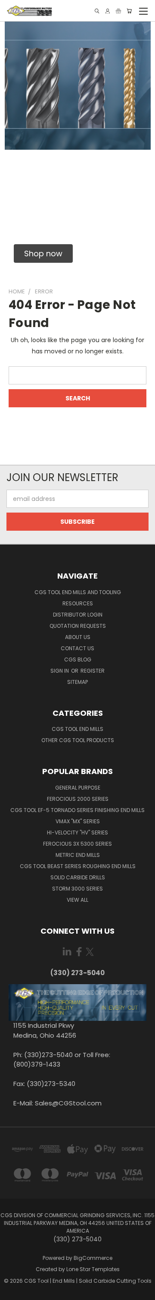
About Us (77, 637)
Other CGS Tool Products (77, 740)
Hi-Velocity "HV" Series (77, 832)
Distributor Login (77, 614)
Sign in (60, 670)
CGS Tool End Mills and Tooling (77, 592)
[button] (43, 253)
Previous (13, 1291)
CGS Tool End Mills (77, 729)
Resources (77, 603)
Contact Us (77, 648)
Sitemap (77, 682)
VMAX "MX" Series (78, 821)
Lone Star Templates (93, 1269)
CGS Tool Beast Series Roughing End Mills (78, 866)
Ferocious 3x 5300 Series (77, 843)
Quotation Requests (78, 626)
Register (93, 670)
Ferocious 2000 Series (77, 799)
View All (77, 899)
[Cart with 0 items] (129, 11)
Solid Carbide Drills (77, 877)
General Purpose (77, 787)
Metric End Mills (78, 855)
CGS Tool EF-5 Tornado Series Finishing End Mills (77, 810)
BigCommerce (93, 1258)
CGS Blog (77, 659)
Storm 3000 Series (77, 888)
